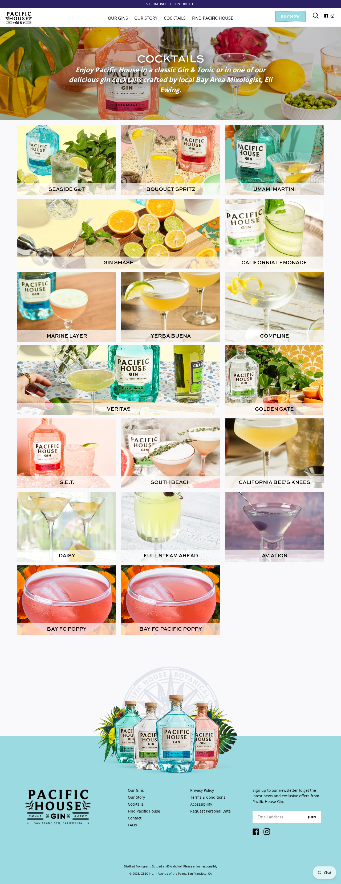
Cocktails (136, 804)
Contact (134, 818)
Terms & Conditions (207, 797)
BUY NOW (290, 16)
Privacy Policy (202, 790)
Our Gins (136, 790)
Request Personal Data (210, 811)
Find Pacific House (144, 811)
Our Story (136, 797)
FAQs (132, 824)
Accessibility (201, 804)
